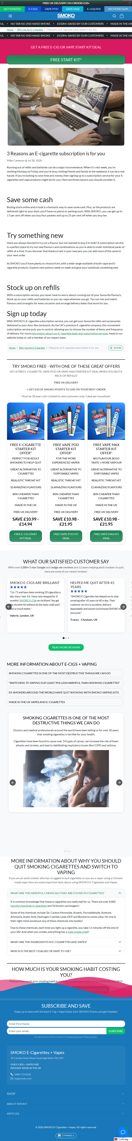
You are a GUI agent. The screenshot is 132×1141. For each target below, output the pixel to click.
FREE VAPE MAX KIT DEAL (106, 536)
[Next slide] (123, 607)
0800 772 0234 (23, 1074)
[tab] (63, 638)
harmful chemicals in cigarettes (28, 905)
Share (118, 347)
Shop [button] (11, 1094)
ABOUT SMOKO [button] (17, 1103)
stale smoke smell (78, 931)
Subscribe (116, 1031)
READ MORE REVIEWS (66, 647)
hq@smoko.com (23, 1078)
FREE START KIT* (66, 59)
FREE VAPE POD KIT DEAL (66, 536)
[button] (13, 16)
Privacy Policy (91, 1037)
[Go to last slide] (9, 607)
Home (10, 29)
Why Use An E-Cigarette (30, 29)
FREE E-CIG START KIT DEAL (25, 536)
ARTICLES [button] (13, 1113)
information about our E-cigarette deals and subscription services (69, 333)
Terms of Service (74, 1037)
